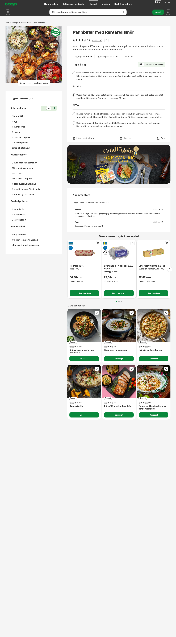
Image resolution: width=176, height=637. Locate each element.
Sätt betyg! (97, 40)
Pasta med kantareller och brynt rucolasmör (152, 407)
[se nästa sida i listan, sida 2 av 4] (169, 269)
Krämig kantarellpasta (150, 350)
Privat (158, 2)
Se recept (84, 359)
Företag (167, 2)
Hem (7, 23)
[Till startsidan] (11, 4)
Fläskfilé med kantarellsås (117, 406)
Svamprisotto (76, 406)
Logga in (158, 12)
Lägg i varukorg (84, 293)
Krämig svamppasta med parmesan (81, 351)
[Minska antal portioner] (43, 108)
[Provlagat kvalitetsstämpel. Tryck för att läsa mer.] (55, 32)
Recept (15, 23)
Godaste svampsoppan (115, 350)
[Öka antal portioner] (54, 108)
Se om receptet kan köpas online (34, 83)
